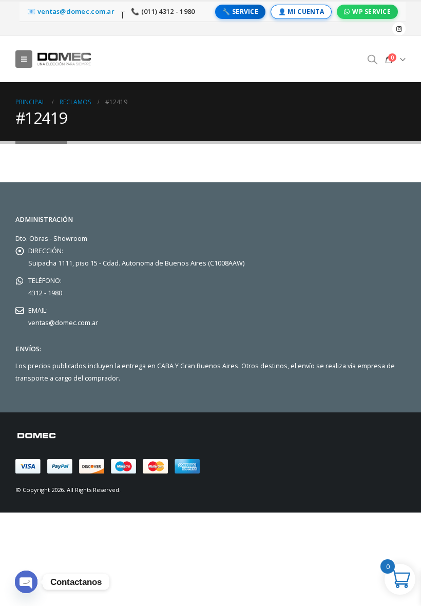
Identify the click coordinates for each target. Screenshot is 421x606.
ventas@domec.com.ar (63, 322)
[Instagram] (399, 28)
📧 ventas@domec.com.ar (70, 11)
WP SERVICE (371, 11)
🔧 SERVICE (240, 11)
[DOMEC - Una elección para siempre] (64, 58)
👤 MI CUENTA (301, 11)
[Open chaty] (26, 582)
